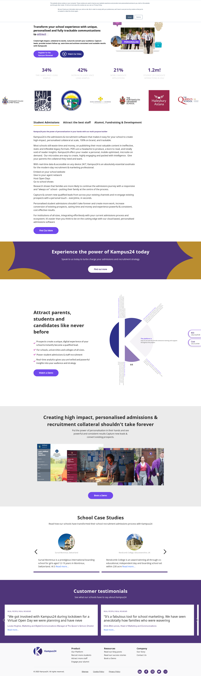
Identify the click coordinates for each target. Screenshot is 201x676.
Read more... (62, 566)
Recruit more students (81, 655)
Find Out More (46, 230)
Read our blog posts (113, 651)
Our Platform (77, 651)
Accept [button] (130, 17)
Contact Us (141, 655)
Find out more (100, 269)
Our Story (141, 651)
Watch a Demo (46, 372)
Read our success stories (115, 655)
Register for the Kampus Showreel (45, 53)
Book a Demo (100, 495)
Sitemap (85, 671)
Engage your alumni (80, 661)
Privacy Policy (114, 671)
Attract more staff (79, 658)
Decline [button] (138, 17)
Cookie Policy (98, 671)
